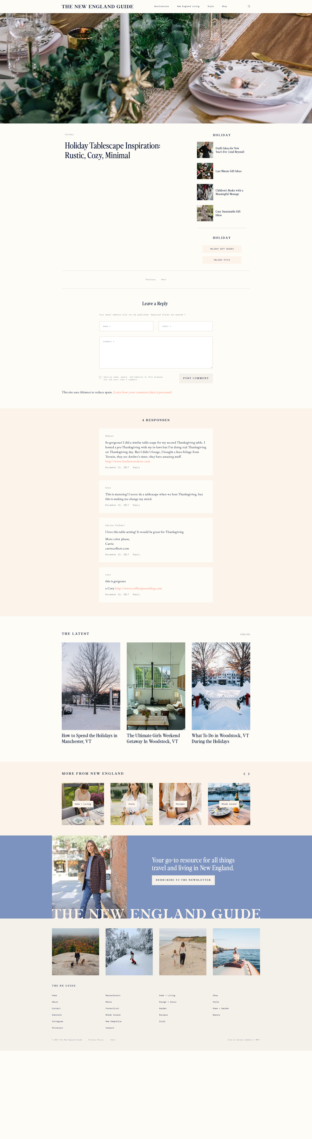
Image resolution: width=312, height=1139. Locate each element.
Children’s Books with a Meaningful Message (229, 192)
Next (163, 279)
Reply (136, 467)
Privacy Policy (96, 1040)
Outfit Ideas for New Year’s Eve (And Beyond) (230, 149)
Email (166, 326)
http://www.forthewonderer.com (127, 461)
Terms (112, 1040)
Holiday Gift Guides (222, 249)
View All (245, 634)
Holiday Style (222, 260)
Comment (108, 341)
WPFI (258, 1040)
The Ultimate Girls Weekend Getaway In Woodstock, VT (153, 738)
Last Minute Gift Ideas (228, 171)
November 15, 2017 (117, 467)
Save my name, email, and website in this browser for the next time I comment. (133, 378)
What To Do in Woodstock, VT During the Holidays (220, 738)
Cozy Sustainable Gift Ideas (228, 213)
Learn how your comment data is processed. (142, 392)
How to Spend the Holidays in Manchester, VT (89, 738)
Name (107, 326)
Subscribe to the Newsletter (183, 880)
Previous (151, 279)
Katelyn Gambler (244, 1040)
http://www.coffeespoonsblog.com (138, 588)
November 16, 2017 (117, 594)
